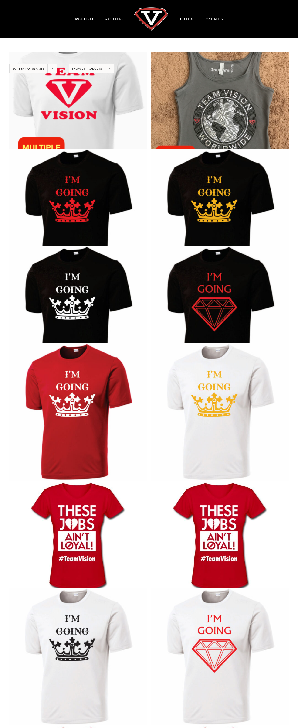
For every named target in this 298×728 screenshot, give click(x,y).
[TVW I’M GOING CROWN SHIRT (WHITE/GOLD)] (220, 412)
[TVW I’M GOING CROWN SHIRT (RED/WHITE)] (78, 412)
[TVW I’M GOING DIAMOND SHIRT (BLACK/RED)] (220, 315)
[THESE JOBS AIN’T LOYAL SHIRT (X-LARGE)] (78, 534)
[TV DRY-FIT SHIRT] (78, 120)
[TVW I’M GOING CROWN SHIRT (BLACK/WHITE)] (78, 315)
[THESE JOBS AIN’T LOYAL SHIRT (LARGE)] (220, 534)
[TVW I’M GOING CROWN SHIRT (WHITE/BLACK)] (78, 656)
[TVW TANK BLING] (220, 120)
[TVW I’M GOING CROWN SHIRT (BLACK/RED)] (78, 218)
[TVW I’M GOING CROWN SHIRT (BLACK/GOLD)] (220, 218)
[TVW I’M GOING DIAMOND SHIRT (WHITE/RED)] (220, 656)
